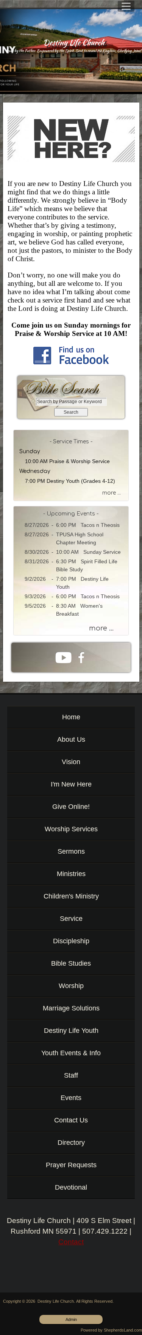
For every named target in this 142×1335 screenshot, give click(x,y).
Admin (71, 1319)
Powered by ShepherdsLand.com (111, 1330)
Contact (71, 1242)
